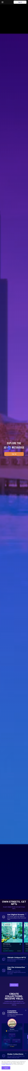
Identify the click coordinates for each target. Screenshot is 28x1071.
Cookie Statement (7, 1064)
